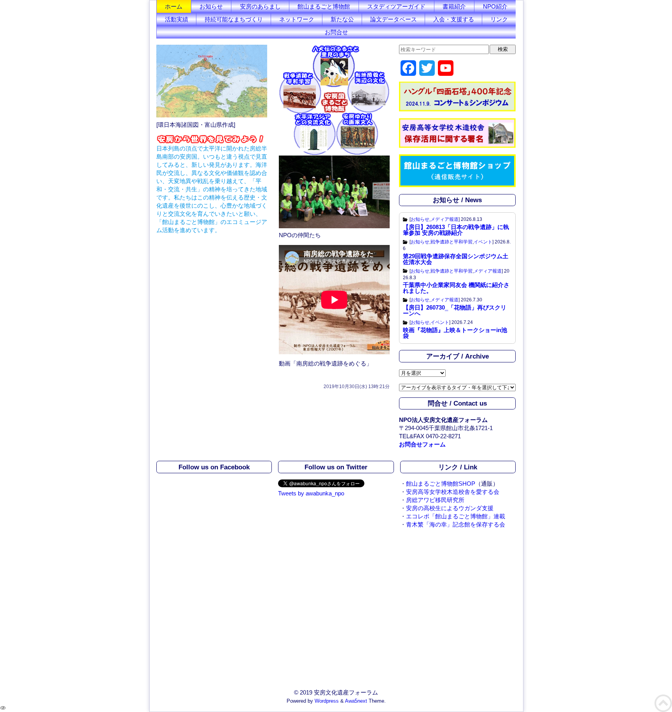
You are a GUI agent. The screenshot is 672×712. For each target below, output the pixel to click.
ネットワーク (296, 19)
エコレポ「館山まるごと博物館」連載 (455, 516)
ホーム (173, 6)
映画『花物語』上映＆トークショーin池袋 (455, 333)
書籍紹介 (454, 6)
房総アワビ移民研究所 (435, 500)
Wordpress (327, 701)
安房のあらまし (260, 6)
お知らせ (211, 6)
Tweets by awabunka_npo (311, 493)
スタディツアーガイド (396, 6)
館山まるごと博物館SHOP (440, 483)
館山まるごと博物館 (324, 6)
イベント (483, 242)
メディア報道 (444, 219)
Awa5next (356, 701)
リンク (499, 19)
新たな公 (342, 19)
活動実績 (176, 19)
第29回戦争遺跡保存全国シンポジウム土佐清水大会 (455, 259)
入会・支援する (453, 19)
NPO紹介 (495, 6)
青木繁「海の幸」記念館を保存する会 (455, 524)
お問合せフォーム (422, 444)
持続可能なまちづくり (234, 19)
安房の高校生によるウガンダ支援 (450, 508)
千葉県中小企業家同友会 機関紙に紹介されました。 (456, 288)
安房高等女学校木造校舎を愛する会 (452, 491)
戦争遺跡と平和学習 (451, 242)
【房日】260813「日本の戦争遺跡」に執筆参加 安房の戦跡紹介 (456, 230)
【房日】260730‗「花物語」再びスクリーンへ (454, 310)
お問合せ (336, 32)
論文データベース (393, 19)
